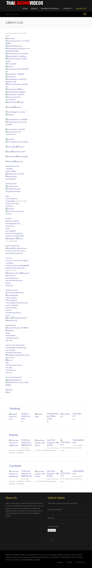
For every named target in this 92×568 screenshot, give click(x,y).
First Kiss (9, 214)
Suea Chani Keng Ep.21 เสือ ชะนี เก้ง (53, 442)
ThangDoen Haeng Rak (13, 353)
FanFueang (9, 206)
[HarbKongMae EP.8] (66, 442)
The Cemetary (10, 350)
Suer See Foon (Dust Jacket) (15, 345)
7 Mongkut (9, 169)
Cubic (7, 196)
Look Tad (9, 258)
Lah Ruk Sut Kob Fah (12, 246)
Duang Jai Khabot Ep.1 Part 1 (26, 416)
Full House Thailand (12, 221)
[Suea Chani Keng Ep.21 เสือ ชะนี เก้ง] (40, 443)
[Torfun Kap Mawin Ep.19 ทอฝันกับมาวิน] (14, 443)
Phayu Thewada (11, 308)
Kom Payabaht (11, 231)
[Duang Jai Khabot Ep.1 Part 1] (14, 416)
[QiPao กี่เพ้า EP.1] (66, 415)
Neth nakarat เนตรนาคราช (14, 293)
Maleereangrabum (12, 278)
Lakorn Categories (50, 8)
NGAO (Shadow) (11, 298)
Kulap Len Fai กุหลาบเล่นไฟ (15, 236)
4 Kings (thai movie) (12, 166)
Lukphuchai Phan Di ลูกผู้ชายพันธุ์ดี (17, 265)
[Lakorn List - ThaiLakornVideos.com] (25, 3)
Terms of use (80, 562)
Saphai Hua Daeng (12, 338)
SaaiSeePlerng (11, 325)
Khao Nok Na (10, 226)
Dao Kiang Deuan (12, 199)
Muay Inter (9, 285)
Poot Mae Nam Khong (13, 313)
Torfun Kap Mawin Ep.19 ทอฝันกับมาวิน (26, 442)
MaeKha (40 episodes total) (15, 268)
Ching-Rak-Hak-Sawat (13, 191)
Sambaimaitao (10, 335)
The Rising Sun (11, 370)
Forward (8, 218)
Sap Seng (9, 340)
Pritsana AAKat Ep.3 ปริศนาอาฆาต (52, 416)
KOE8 (7, 228)
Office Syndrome (11, 300)
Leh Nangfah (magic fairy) (14, 253)
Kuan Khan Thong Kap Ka (14, 233)
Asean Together (11, 171)
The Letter (9, 368)
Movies (34, 8)
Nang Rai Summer (12, 290)
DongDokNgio (10, 201)
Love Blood (9, 263)
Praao (8, 315)
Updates (67, 8)
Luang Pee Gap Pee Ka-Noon (15, 251)
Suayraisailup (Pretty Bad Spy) (16, 348)
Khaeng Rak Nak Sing (13, 223)
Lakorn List (81, 8)
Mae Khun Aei (10, 276)
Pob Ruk (8, 310)
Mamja (8, 283)
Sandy (8, 333)
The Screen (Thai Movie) (14, 377)
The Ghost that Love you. (14, 365)
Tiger (7, 363)
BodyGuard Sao (11, 184)
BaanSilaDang (10, 179)
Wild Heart (9, 390)
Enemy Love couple (12, 204)
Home (25, 8)
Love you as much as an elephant (17, 261)
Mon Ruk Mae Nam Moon (14, 281)
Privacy (69, 562)
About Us (60, 562)
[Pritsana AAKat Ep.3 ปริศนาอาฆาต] (40, 415)
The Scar (9, 373)
